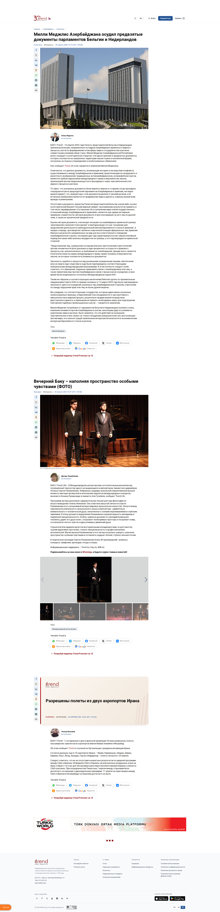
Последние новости (81, 863)
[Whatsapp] (37, 898)
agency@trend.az (40, 883)
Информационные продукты (142, 867)
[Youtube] (52, 898)
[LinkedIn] (62, 898)
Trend (67, 166)
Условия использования (170, 863)
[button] (36, 50)
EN (174, 907)
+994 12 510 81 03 (41, 880)
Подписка (135, 863)
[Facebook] (42, 898)
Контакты (106, 870)
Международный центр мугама (64, 629)
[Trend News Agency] (41, 862)
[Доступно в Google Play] (177, 898)
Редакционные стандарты (112, 874)
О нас (105, 863)
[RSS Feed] (67, 898)
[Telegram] (57, 898)
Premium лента (79, 867)
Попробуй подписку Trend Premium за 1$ (73, 355)
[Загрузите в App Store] (161, 898)
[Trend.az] (42, 18)
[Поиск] (135, 18)
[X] (47, 898)
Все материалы (66, 138)
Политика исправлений (111, 877)
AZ (179, 907)
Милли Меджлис (58, 331)
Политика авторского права (171, 870)
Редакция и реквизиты (111, 867)
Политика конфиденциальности (173, 867)
